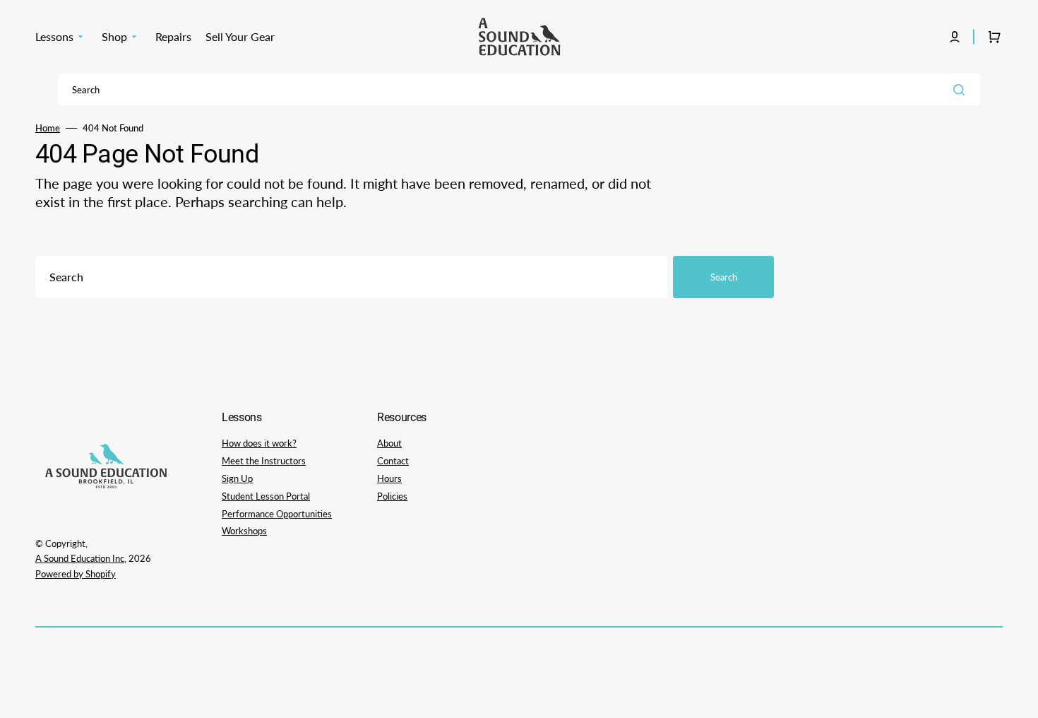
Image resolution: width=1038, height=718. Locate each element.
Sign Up (237, 478)
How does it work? (259, 443)
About (389, 443)
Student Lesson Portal (266, 496)
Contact (393, 460)
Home (47, 128)
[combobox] (519, 89)
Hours (389, 478)
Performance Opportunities (277, 513)
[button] (954, 36)
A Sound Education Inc (79, 558)
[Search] (961, 89)
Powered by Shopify (75, 573)
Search (723, 277)
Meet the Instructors (264, 460)
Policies (392, 496)
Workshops (244, 530)
